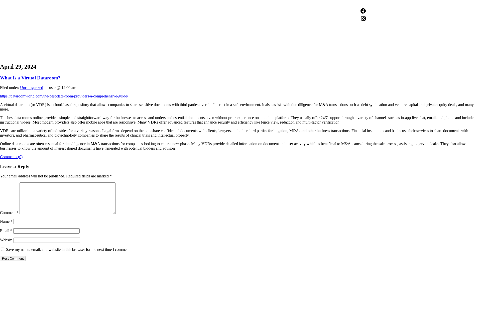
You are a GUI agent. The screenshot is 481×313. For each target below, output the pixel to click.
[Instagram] (363, 18)
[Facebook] (363, 11)
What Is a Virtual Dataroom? (30, 77)
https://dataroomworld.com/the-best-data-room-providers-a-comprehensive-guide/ (64, 96)
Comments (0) (11, 157)
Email (6, 231)
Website (6, 240)
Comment (9, 213)
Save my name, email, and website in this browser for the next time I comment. (68, 249)
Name (6, 221)
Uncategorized (31, 87)
